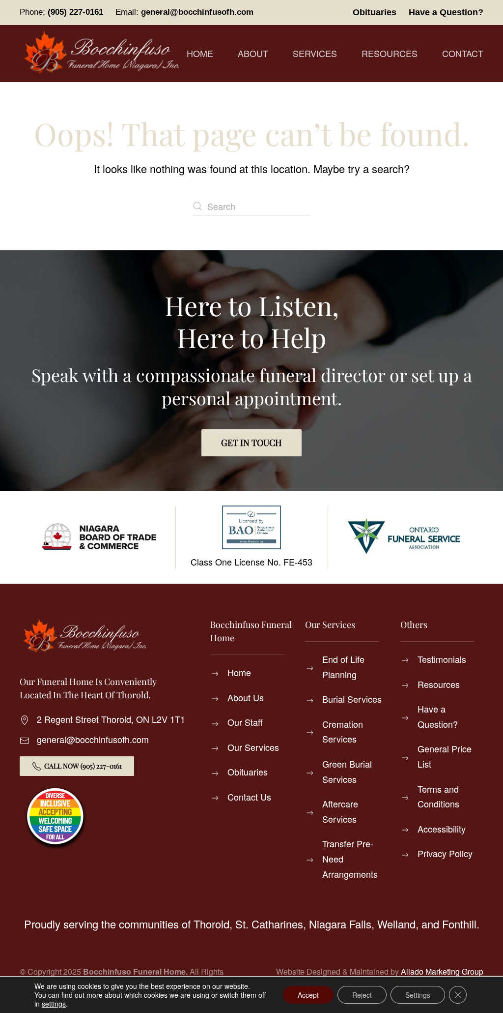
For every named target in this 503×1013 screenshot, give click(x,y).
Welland (396, 923)
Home (200, 53)
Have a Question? (446, 12)
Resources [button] (390, 53)
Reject (362, 995)
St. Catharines (269, 923)
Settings (417, 995)
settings (54, 1003)
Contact (462, 53)
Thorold (211, 923)
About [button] (253, 53)
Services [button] (315, 53)
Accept (308, 995)
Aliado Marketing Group (442, 971)
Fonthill (459, 923)
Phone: (61, 12)
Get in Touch (251, 442)
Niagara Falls (340, 923)
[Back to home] (103, 53)
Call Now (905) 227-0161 (83, 766)
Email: (184, 12)
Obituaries (374, 12)
